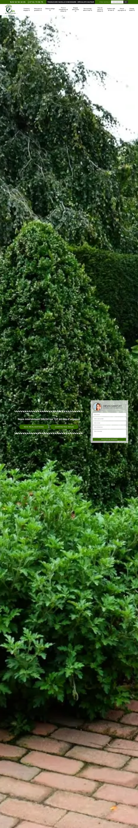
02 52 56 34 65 (18, 2)
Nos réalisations (34, 427)
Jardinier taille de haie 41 (111, 9)
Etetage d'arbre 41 (132, 9)
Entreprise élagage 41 (26, 9)
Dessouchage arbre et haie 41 (87, 9)
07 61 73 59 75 (36, 2)
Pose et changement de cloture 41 (63, 9)
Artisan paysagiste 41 (122, 9)
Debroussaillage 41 (50, 9)
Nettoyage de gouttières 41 (38, 9)
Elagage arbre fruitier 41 (75, 9)
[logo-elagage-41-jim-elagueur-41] (10, 9)
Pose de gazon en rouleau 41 (100, 9)
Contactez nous (64, 427)
